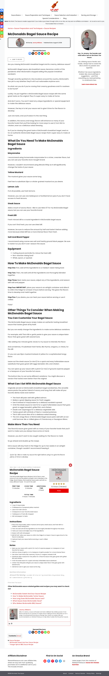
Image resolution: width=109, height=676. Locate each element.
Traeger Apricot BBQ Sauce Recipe (21, 644)
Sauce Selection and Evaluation (65, 15)
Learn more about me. (89, 84)
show (19, 636)
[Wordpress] (11, 624)
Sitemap (98, 673)
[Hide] (0, 39)
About (65, 673)
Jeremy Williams (37, 42)
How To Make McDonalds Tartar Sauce (28, 596)
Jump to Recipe (16, 59)
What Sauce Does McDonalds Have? (27, 601)
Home (10, 28)
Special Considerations (51, 18)
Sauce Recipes (50, 28)
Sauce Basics (16, 15)
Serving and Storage (88, 15)
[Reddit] (36, 53)
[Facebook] (29, 53)
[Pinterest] (42, 53)
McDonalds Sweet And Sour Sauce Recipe (29, 594)
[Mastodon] (1, 26)
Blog (64, 18)
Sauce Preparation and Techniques (37, 15)
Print (59, 491)
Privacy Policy (90, 673)
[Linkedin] (39, 53)
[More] (48, 53)
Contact (70, 673)
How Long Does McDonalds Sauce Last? (29, 598)
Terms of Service (80, 673)
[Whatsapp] (45, 53)
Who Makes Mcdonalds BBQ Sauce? (27, 603)
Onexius (79, 655)
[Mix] (1, 29)
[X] (33, 53)
